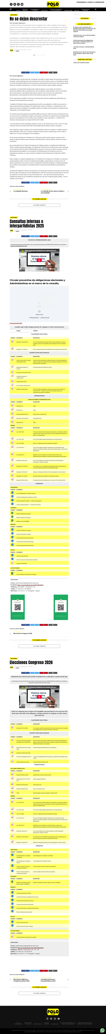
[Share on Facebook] (25, 72)
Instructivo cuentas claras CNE (23, 753)
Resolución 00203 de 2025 (22, 775)
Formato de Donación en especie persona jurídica (27, 908)
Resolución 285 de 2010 (21, 460)
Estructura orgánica (28, 1023)
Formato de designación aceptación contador (26, 497)
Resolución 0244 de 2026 (22, 784)
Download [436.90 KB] (16, 323)
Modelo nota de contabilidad (22, 521)
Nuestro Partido (25, 10)
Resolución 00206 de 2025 (22, 414)
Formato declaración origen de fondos (24, 545)
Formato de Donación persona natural (24, 538)
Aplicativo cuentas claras (22, 389)
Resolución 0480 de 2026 (22, 788)
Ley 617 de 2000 (20, 443)
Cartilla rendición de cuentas (22, 762)
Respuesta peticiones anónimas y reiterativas (84, 1023)
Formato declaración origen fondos (24, 912)
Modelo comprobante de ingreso (23, 513)
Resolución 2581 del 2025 (22, 728)
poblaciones (68, 10)
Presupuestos (37, 1024)
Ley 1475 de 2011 (20, 447)
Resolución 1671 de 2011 (22, 476)
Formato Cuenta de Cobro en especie (24, 926)
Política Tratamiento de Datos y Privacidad (67, 1023)
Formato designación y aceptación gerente (25, 493)
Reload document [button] (35, 317)
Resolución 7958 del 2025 (22, 342)
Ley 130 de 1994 (20, 432)
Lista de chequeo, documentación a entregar (26, 937)
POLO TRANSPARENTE (18, 1023)
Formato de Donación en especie (23, 534)
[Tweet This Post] (34, 72)
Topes (17, 793)
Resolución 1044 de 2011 (22, 472)
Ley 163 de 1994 (20, 439)
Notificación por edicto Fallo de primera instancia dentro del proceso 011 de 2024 (84, 53)
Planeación (54, 1024)
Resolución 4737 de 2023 (22, 466)
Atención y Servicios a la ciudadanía (55, 10)
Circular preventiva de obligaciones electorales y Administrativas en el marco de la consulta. (83, 42)
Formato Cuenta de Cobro (22, 556)
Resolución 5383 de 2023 (22, 480)
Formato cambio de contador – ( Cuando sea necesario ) (29, 501)
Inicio (18, 10)
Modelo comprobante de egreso (23, 517)
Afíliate (76, 10)
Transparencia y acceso (35, 10)
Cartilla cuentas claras (21, 381)
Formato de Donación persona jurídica (24, 541)
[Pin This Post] (43, 72)
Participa (44, 10)
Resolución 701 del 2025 (21, 349)
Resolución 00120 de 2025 (22, 418)
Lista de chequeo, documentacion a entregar (26, 574)
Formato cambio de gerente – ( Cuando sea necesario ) (28, 504)
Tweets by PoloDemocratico (81, 62)
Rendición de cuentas (85, 10)
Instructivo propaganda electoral (23, 756)
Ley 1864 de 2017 (20, 454)
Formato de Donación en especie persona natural (27, 897)
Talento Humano (46, 1023)
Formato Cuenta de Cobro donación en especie (26, 559)
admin (17, 51)
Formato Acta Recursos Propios (23, 530)
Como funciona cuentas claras (23, 385)
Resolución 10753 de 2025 (22, 836)
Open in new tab (45, 317)
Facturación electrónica (21, 563)
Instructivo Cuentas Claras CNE (23, 372)
